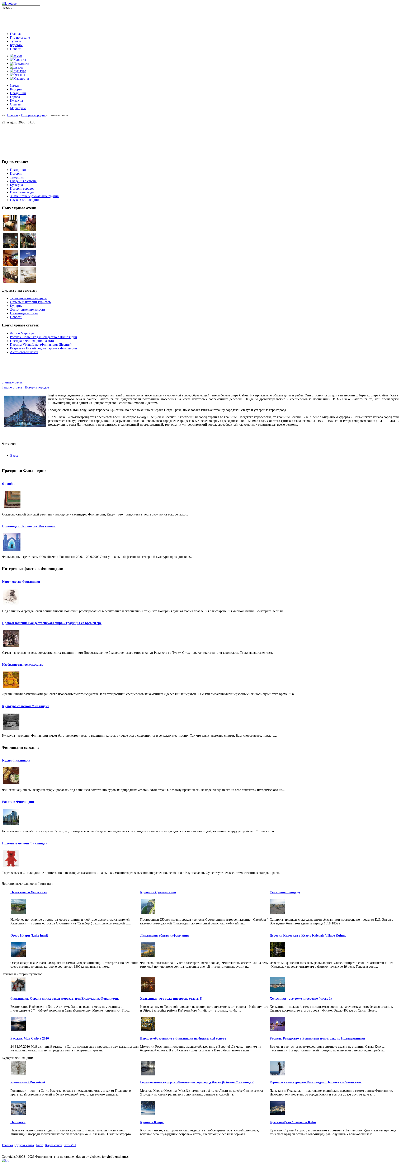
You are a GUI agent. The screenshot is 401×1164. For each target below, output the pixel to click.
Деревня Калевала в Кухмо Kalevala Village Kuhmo (308, 935)
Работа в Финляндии (18, 802)
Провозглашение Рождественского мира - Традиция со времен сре (52, 623)
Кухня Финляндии (16, 760)
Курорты (16, 45)
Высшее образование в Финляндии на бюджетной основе (183, 1038)
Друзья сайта (24, 1145)
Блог (39, 1145)
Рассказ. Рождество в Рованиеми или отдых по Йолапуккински (317, 1038)
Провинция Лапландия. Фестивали (29, 526)
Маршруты (18, 108)
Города (15, 97)
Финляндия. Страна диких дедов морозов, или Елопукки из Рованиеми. (64, 998)
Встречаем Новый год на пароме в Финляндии (43, 348)
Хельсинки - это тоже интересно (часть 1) (301, 998)
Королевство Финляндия (21, 581)
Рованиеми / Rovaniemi (27, 1082)
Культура (16, 100)
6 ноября (8, 483)
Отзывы (16, 104)
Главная (15, 34)
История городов (33, 115)
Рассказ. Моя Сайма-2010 (29, 1038)
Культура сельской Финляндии (25, 706)
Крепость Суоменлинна (158, 892)
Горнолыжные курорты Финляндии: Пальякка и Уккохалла (316, 1082)
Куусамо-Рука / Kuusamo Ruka (293, 1122)
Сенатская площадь (285, 892)
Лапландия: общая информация (164, 935)
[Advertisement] (200, 19)
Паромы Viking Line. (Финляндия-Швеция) (40, 344)
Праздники (18, 93)
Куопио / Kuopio (152, 1122)
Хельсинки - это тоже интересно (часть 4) (171, 998)
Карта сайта (53, 1145)
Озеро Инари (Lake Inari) (29, 935)
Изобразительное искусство (22, 664)
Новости (16, 49)
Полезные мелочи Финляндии (24, 843)
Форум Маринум (22, 333)
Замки (14, 85)
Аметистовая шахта (24, 352)
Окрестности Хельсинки (28, 892)
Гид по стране (20, 37)
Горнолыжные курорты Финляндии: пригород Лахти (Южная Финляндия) (197, 1082)
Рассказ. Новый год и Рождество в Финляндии (43, 337)
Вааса (14, 455)
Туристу (16, 41)
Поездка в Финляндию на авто (32, 341)
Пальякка (17, 1122)
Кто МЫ (70, 1145)
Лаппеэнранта (12, 382)
